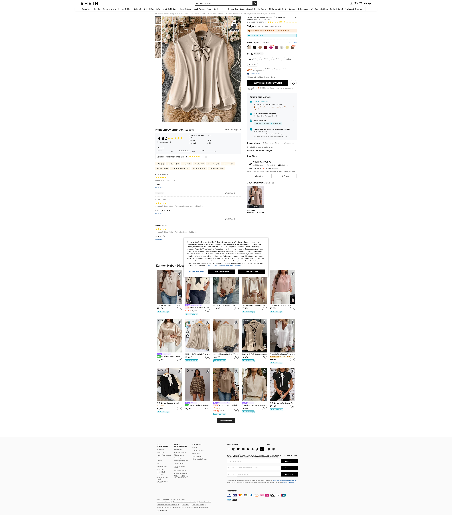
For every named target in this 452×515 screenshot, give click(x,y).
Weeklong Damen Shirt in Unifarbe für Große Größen (226, 405)
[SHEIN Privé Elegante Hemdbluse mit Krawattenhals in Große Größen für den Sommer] (282, 287)
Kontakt (194, 448)
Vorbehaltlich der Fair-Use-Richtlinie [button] (266, 116)
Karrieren (160, 461)
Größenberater (179, 463)
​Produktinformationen (181, 473)
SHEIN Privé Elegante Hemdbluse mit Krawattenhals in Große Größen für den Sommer (282, 305)
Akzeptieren (232, 491)
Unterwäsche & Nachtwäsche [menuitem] (166, 9)
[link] (356, 3)
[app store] (268, 450)
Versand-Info (178, 449)
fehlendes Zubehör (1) (217, 168)
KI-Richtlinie (185, 505)
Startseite (158, 14)
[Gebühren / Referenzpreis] (256, 27)
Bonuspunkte (196, 453)
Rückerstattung (179, 455)
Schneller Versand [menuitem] (109, 9)
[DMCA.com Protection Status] (234, 500)
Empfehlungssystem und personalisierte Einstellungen (190, 507)
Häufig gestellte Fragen (199, 459)
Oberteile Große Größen (198, 14)
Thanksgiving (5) (213, 164)
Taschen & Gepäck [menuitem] (336, 9)
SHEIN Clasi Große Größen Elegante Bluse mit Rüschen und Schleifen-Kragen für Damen (282, 403)
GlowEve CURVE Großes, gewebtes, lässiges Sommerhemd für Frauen (254, 354)
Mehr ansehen (226, 421)
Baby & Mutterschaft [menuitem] (305, 9)
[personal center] (351, 3)
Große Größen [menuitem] (149, 9)
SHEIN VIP (160, 475)
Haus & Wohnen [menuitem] (199, 9)
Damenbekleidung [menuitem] (124, 9)
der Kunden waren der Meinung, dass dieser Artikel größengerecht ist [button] (267, 70)
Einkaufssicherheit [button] (260, 120)
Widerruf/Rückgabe (180, 452)
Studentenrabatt (162, 466)
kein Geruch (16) (173, 164)
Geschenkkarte (197, 456)
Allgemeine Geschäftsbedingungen (168, 505)
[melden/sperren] (239, 193)
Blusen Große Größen (215, 14)
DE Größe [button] (257, 54)
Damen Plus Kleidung (182, 14)
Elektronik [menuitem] (292, 9)
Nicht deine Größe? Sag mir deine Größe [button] (260, 77)
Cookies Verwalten (205, 502)
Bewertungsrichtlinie (163, 142)
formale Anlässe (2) (199, 168)
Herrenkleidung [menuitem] (185, 9)
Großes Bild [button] (292, 43)
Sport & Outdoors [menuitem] (321, 9)
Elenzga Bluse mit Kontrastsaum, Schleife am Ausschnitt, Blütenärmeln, (198, 307)
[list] (246, 449)
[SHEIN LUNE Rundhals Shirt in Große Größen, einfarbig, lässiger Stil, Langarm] (197, 336)
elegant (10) (187, 164)
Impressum (160, 449)
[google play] (273, 450)
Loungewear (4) (228, 164)
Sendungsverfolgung (181, 461)
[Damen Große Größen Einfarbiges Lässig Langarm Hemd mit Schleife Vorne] (226, 287)
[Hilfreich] (226, 193)
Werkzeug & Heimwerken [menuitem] (354, 9)
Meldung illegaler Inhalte (179, 467)
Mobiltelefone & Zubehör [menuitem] (278, 9)
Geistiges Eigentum (198, 505)
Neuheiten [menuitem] (97, 9)
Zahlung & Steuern (198, 450)
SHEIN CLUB (161, 472)
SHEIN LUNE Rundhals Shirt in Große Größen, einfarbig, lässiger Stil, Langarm (197, 354)
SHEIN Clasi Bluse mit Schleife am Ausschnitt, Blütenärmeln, (169, 305)
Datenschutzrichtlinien (164, 507)
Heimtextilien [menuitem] (262, 9)
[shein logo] (89, 3)
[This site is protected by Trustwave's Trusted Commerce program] (229, 500)
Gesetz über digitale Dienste (163, 478)
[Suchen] (254, 3)
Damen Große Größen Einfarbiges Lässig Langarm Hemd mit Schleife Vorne (226, 305)
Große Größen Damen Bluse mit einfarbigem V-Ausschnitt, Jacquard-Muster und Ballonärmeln (282, 354)
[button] (365, 3)
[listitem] (255, 197)
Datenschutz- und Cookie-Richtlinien (284, 481)
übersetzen (159, 187)
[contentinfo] (262, 495)
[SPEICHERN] (293, 83)
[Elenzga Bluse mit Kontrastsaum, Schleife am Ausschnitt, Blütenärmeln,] (197, 287)
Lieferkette (160, 458)
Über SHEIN (160, 452)
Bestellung (177, 458)
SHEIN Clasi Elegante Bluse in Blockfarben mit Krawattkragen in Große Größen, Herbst (169, 403)
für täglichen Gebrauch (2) (180, 168)
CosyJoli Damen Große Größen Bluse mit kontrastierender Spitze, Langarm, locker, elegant (226, 354)
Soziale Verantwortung (164, 455)
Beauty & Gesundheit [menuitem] (247, 9)
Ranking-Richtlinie (180, 470)
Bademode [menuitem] (137, 9)
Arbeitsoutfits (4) (162, 168)
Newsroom (160, 469)
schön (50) (160, 164)
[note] (163, 312)
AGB (158, 463)
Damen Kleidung (168, 14)
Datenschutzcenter (288, 482)
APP (268, 444)
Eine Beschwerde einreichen (162, 482)
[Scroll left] (367, 9)
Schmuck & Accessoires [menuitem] (230, 9)
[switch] (205, 157)
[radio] (249, 47)
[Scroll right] (370, 9)
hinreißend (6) (199, 164)
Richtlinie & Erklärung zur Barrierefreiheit (181, 477)
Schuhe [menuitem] (216, 9)
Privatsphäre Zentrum (163, 502)
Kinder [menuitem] (209, 9)
